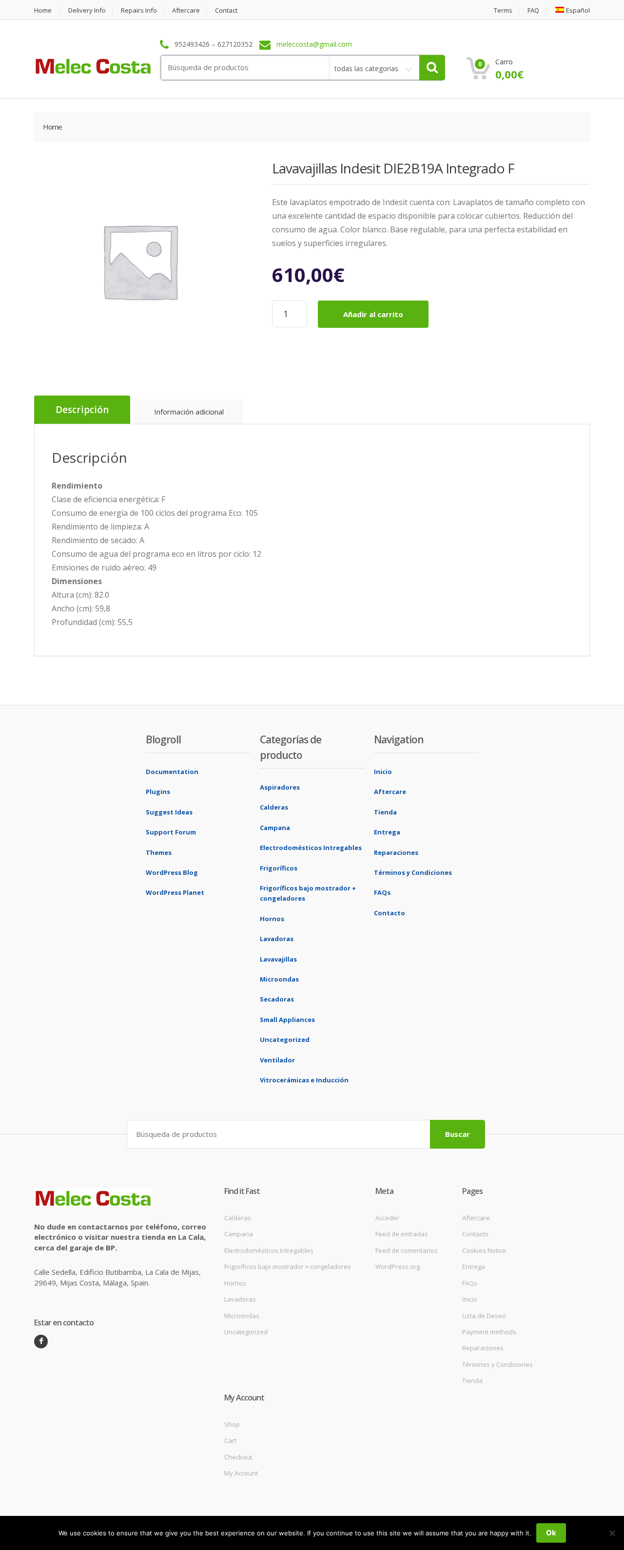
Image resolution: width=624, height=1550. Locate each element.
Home (43, 10)
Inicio (383, 771)
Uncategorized (285, 1039)
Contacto (389, 912)
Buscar (457, 1134)
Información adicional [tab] (189, 411)
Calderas (274, 807)
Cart (230, 1440)
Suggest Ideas (169, 812)
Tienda (385, 812)
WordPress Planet (175, 892)
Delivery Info (87, 10)
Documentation (172, 771)
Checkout (238, 1457)
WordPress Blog (172, 872)
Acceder (387, 1217)
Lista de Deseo (484, 1315)
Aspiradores (280, 787)
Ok (551, 1532)
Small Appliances (287, 1019)
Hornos (272, 918)
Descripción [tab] (82, 409)
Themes (159, 852)
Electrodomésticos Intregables (311, 847)
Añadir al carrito (373, 314)
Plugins (158, 791)
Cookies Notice (484, 1250)
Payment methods (489, 1331)
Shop (232, 1424)
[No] (612, 1533)
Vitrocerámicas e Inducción (304, 1080)
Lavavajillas (278, 959)
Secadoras (277, 999)
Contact (226, 10)
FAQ (533, 10)
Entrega (387, 832)
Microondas (279, 979)
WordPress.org (397, 1266)
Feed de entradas (401, 1233)
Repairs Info (139, 10)
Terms (503, 10)
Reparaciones (396, 852)
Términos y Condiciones (413, 872)
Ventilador (277, 1060)
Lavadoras (276, 938)
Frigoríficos (278, 868)
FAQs (382, 892)
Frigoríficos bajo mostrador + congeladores (287, 1266)
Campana (275, 827)
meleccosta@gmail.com (314, 44)
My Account (241, 1473)
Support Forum (171, 832)
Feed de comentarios (406, 1250)
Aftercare (186, 10)
